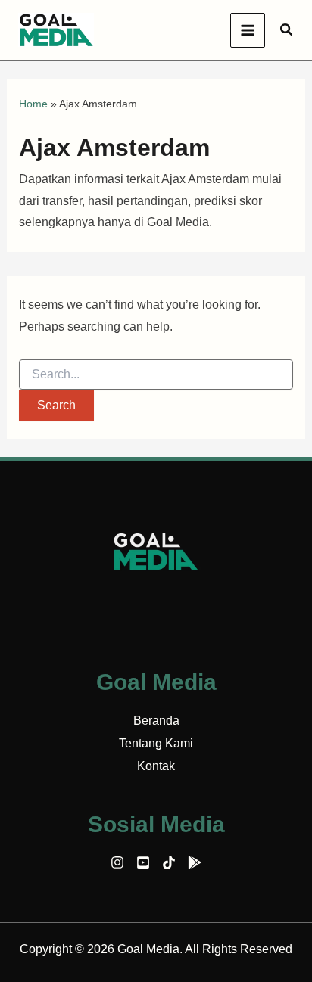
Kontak (156, 766)
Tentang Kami (156, 743)
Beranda (156, 720)
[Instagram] (117, 862)
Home (33, 104)
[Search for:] (156, 374)
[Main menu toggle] (247, 30)
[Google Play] (194, 862)
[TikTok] (169, 862)
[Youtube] (143, 862)
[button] (287, 30)
